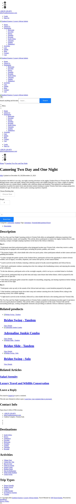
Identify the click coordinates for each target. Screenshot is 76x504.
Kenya (10, 33)
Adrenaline (10, 223)
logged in (11, 395)
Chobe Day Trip (9, 462)
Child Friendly (8, 491)
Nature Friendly (9, 485)
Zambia (10, 42)
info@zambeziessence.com (8, 13)
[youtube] (5, 8)
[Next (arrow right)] (72, 252)
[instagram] (5, 5)
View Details (8, 326)
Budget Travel (8, 487)
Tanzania (11, 40)
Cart (5, 55)
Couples (6, 494)
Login (6, 16)
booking (17, 223)
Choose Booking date (7, 191)
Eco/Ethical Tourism (10, 492)
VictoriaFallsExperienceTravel (41, 223)
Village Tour (8, 460)
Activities (7, 46)
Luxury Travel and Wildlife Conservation (24, 383)
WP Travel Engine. (57, 498)
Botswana (11, 30)
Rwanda (10, 37)
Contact (6, 53)
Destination (7, 28)
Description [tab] (7, 226)
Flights (6, 49)
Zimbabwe (11, 44)
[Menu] (1, 106)
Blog (5, 51)
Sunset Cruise (8, 467)
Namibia (10, 35)
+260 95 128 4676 (6, 11)
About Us (7, 26)
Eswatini (10, 32)
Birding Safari (8, 469)
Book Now (6, 219)
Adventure (27, 223)
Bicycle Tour (8, 464)
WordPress (3, 499)
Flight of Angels (9, 465)
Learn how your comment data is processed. (38, 399)
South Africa (12, 39)
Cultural (6, 489)
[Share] (65, 2)
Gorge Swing (8, 474)
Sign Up (6, 18)
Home (6, 25)
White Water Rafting (10, 472)
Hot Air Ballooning (10, 471)
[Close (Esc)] (69, 2)
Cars (5, 48)
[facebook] (5, 155)
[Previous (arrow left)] (3, 252)
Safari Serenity (9, 376)
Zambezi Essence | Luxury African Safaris (25, 498)
